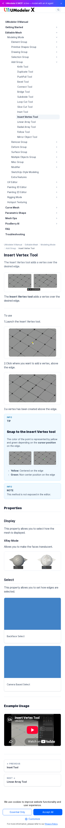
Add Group (17, 62)
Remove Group (19, 142)
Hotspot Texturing (17, 202)
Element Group (19, 42)
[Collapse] (56, 32)
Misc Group (17, 162)
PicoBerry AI (12, 223)
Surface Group (19, 152)
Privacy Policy (51, 824)
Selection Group (20, 57)
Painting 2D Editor (17, 192)
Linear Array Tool (26, 122)
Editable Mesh (13, 32)
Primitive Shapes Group (23, 47)
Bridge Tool (23, 91)
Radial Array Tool (26, 127)
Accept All (47, 812)
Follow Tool (23, 132)
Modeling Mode (15, 37)
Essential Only (17, 812)
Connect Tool (24, 86)
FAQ (7, 229)
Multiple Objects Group (23, 157)
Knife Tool (22, 66)
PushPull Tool (24, 76)
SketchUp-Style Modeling (25, 172)
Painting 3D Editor (17, 187)
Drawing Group (19, 52)
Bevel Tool (23, 81)
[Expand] (56, 27)
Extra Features (19, 177)
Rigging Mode (14, 197)
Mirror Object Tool (27, 137)
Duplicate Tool (25, 71)
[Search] (58, 10)
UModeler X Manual (16, 22)
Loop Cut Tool (25, 102)
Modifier (15, 167)
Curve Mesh (12, 207)
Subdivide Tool (25, 97)
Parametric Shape (15, 213)
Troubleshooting (15, 234)
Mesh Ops (11, 218)
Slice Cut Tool (24, 107)
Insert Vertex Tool (27, 117)
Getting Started (14, 27)
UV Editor (12, 182)
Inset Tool (22, 112)
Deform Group (19, 147)
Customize (34, 819)
